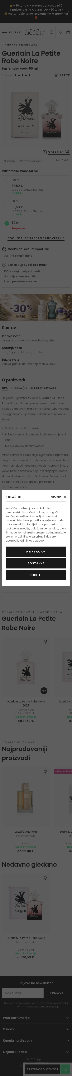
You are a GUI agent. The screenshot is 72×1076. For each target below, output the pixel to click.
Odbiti (36, 575)
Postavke (35, 563)
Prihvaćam (36, 551)
